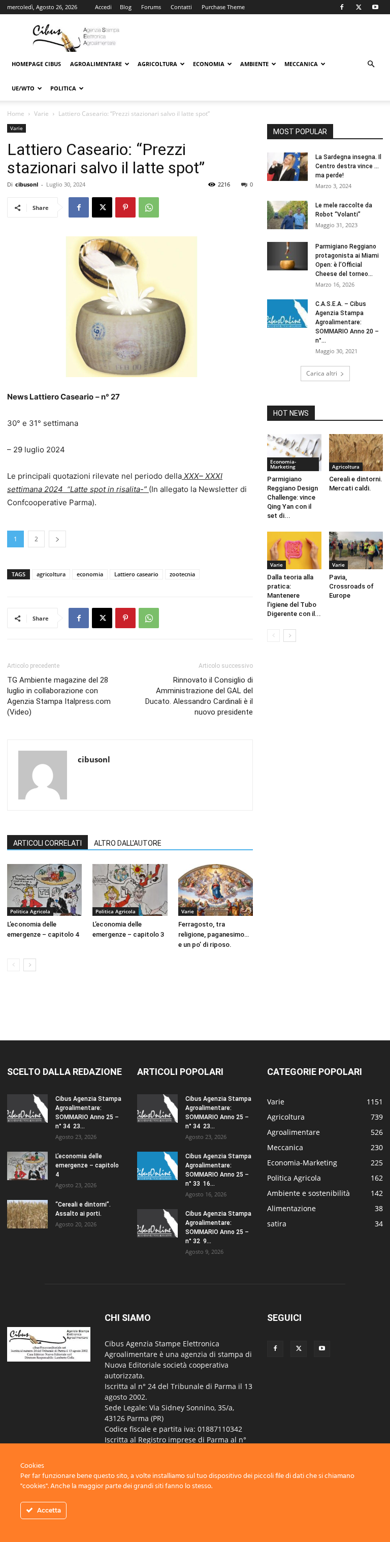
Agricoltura (157, 64)
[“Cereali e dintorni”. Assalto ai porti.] (27, 1214)
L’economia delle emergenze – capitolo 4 (87, 1165)
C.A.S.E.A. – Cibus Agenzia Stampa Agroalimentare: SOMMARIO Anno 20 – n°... (347, 322)
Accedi (103, 7)
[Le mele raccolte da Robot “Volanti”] (287, 215)
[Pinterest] (125, 207)
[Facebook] (341, 7)
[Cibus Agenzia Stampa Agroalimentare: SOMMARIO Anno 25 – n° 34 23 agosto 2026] (27, 1108)
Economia (208, 64)
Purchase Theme (223, 7)
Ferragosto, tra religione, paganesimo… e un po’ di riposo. (213, 934)
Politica (63, 88)
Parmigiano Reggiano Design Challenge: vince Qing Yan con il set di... (292, 497)
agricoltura (51, 574)
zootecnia (182, 574)
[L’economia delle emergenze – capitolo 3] (129, 889)
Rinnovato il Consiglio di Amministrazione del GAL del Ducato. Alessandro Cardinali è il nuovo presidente (199, 696)
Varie (41, 113)
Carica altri (321, 373)
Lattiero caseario (136, 574)
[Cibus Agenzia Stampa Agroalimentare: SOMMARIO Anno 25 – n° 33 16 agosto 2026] (157, 1166)
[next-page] (29, 965)
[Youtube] (375, 7)
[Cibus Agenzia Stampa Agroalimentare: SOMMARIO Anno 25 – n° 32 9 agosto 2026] (157, 1223)
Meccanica (301, 64)
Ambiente (254, 64)
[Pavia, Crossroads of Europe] (356, 550)
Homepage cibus (36, 64)
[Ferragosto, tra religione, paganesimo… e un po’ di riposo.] (215, 889)
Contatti (181, 7)
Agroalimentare (96, 64)
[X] (358, 7)
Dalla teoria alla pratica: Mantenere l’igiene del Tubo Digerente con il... (294, 595)
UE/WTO (23, 88)
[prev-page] (13, 965)
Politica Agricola (30, 911)
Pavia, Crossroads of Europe (351, 586)
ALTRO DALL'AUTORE (127, 843)
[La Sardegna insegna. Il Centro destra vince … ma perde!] (287, 166)
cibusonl (26, 184)
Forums (151, 7)
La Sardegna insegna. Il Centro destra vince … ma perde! (348, 166)
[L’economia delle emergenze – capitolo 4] (44, 889)
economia (90, 574)
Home (15, 113)
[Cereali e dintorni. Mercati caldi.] (356, 452)
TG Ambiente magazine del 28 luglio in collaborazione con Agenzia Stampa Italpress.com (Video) (59, 696)
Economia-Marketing (283, 464)
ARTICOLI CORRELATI (47, 843)
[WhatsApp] (149, 207)
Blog (126, 7)
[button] (371, 64)
